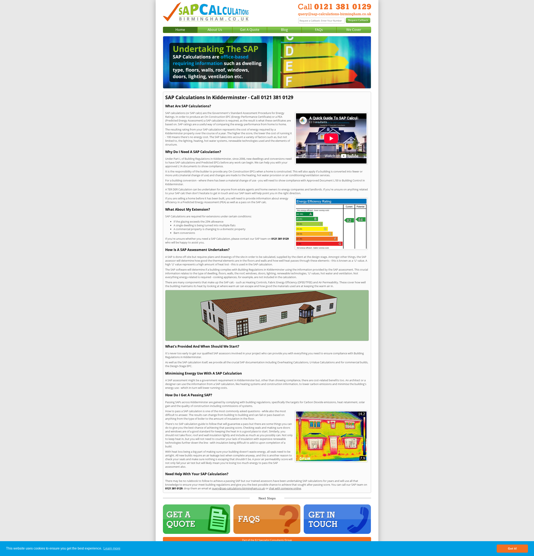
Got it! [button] (512, 548)
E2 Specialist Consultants (269, 540)
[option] (267, 62)
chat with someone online (285, 488)
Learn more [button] (111, 548)
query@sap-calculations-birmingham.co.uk (238, 488)
